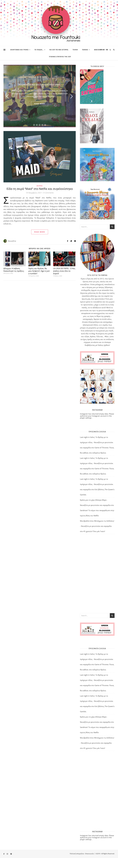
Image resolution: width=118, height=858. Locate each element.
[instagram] (104, 50)
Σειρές (40, 186)
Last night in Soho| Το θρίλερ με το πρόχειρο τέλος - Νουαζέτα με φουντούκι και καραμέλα (96, 442)
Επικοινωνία (89, 854)
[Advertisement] (97, 573)
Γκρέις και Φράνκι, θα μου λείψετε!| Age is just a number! (39, 271)
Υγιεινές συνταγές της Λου (60, 57)
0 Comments (48, 193)
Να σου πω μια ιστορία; (58, 50)
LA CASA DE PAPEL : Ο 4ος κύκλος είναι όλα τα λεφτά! (64, 271)
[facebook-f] (101, 50)
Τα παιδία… (38, 50)
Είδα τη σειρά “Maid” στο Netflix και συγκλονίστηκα (40, 189)
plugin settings (86, 418)
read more (39, 104)
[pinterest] (107, 50)
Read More (39, 232)
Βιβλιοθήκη (99, 50)
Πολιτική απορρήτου (77, 854)
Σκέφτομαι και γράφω (19, 50)
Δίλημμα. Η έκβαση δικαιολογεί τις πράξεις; (13, 269)
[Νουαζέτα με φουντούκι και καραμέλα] (59, 23)
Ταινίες (85, 50)
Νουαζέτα (12, 241)
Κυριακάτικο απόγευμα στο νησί (39, 84)
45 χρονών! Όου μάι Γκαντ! (94, 531)
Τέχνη (75, 50)
